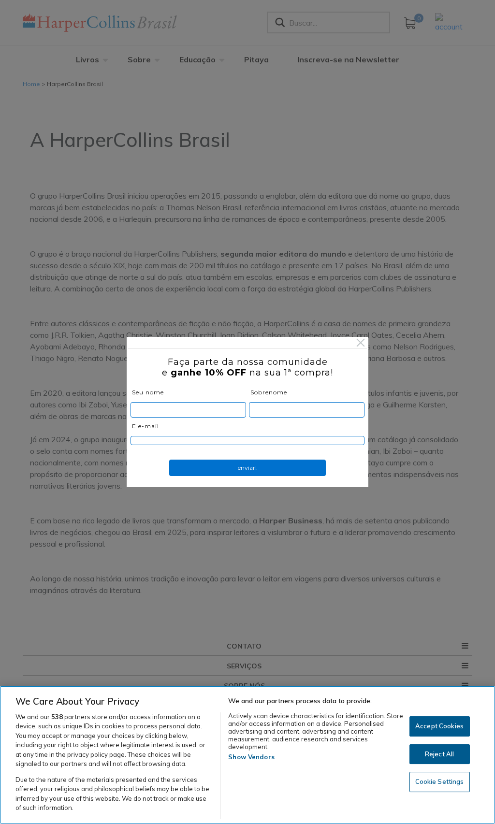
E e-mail (145, 426)
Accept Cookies (439, 726)
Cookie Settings (439, 781)
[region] (247, 755)
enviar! (247, 467)
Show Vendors (251, 757)
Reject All (439, 754)
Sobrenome (268, 392)
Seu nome (148, 392)
